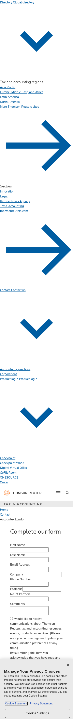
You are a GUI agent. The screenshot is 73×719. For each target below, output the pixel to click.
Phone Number (20, 579)
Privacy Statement (40, 703)
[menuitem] (7, 87)
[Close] (68, 665)
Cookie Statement (16, 703)
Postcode (16, 589)
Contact (5, 514)
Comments (17, 604)
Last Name (17, 555)
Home (4, 510)
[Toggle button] (58, 492)
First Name (17, 545)
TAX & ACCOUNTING (23, 504)
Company (16, 574)
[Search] (67, 492)
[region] (36, 689)
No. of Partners (20, 594)
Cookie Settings (37, 713)
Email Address (20, 564)
